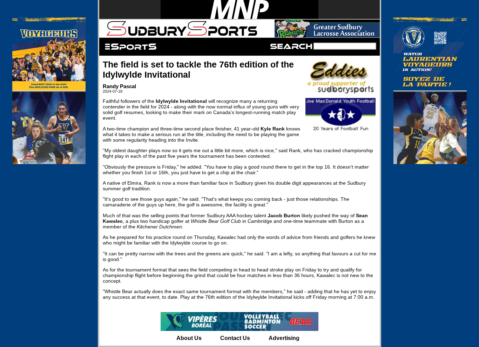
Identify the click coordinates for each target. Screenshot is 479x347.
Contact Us (235, 338)
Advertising (284, 338)
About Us (189, 338)
